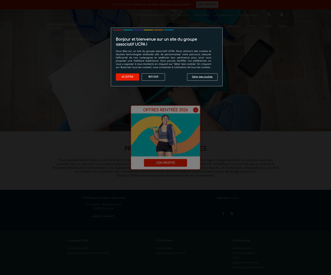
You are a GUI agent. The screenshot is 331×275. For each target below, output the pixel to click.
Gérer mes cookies (202, 77)
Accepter (127, 77)
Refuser (153, 77)
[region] (167, 57)
